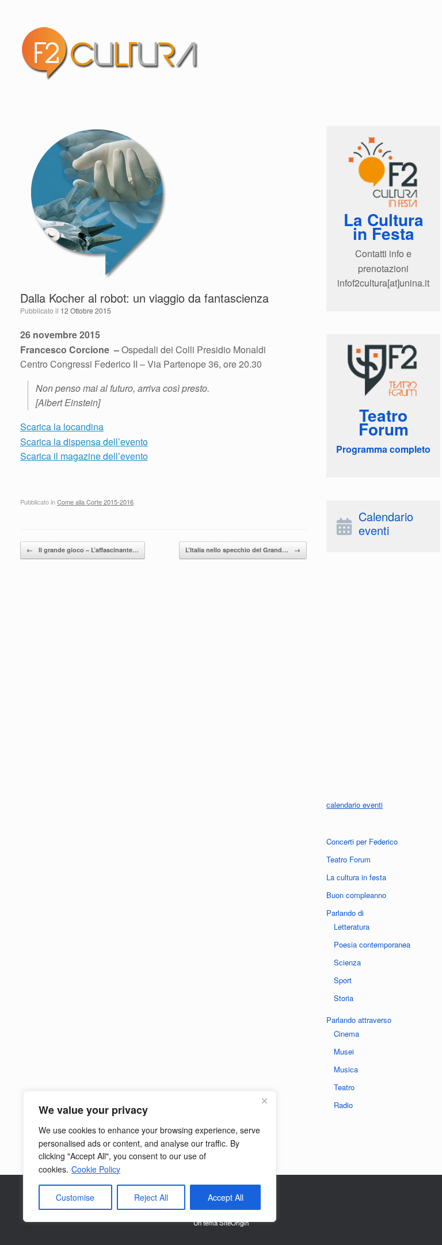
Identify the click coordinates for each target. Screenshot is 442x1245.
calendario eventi (354, 804)
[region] (149, 1156)
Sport (343, 980)
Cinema (346, 1033)
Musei (344, 1051)
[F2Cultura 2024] (109, 53)
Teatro (344, 1087)
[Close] (264, 1100)
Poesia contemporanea (372, 944)
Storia (343, 997)
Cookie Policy (95, 1169)
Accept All (225, 1197)
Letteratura (351, 926)
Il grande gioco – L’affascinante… (82, 549)
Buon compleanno (356, 894)
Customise (75, 1197)
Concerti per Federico (362, 841)
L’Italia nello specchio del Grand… (242, 549)
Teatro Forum (348, 859)
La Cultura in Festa (384, 226)
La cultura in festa (356, 877)
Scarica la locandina (62, 426)
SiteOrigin (234, 1222)
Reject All (151, 1197)
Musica (346, 1069)
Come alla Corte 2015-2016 (95, 501)
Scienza (347, 962)
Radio (343, 1104)
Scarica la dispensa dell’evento (84, 441)
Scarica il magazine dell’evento (84, 456)
